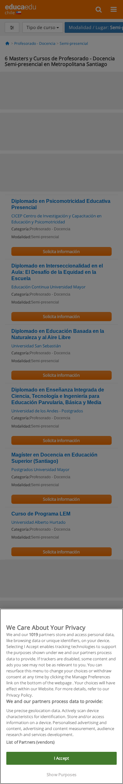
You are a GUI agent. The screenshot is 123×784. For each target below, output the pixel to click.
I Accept (61, 758)
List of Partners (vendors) (30, 742)
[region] (61, 696)
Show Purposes (61, 774)
